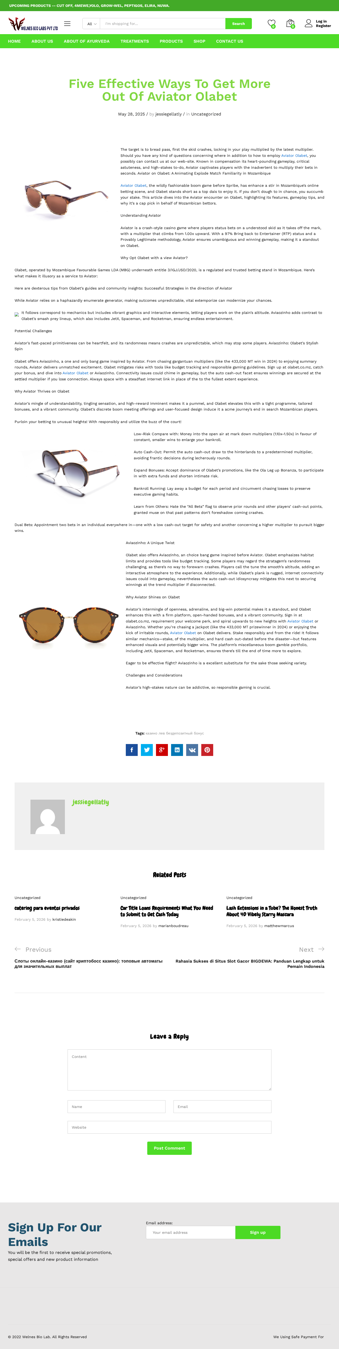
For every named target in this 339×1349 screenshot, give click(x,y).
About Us (42, 41)
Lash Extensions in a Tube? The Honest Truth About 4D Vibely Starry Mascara (271, 911)
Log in (321, 21)
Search (238, 23)
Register (323, 26)
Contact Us (229, 41)
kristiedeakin (64, 919)
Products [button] (171, 41)
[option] (64, 908)
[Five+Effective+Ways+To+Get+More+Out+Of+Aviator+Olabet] (147, 750)
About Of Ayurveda (87, 41)
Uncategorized (206, 114)
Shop (199, 41)
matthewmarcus (279, 926)
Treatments (135, 41)
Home (14, 41)
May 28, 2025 (131, 114)
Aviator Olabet (294, 155)
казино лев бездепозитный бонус (175, 733)
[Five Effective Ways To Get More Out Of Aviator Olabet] (132, 750)
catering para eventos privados (47, 908)
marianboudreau (173, 926)
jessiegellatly (168, 114)
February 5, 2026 (30, 919)
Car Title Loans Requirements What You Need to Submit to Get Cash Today (167, 911)
